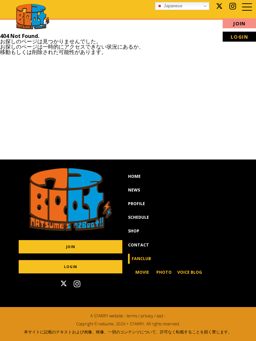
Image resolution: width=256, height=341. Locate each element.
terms (132, 316)
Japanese (172, 5)
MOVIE (142, 272)
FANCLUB (143, 258)
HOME (134, 176)
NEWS (134, 190)
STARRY (101, 316)
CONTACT (138, 245)
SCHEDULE (138, 217)
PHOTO (164, 272)
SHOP (133, 231)
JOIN (239, 23)
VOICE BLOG (189, 272)
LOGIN (70, 266)
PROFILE (136, 203)
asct (160, 316)
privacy (147, 316)
